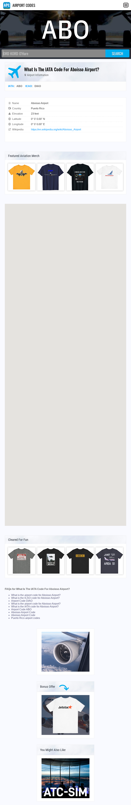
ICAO (28, 86)
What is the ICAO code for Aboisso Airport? (35, 598)
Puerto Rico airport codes (25, 618)
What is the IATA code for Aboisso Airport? (35, 606)
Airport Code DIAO (21, 600)
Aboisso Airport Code (23, 612)
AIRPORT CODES (23, 5)
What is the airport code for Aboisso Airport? (36, 595)
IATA (11, 86)
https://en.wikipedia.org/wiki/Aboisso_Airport (56, 129)
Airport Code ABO (21, 609)
